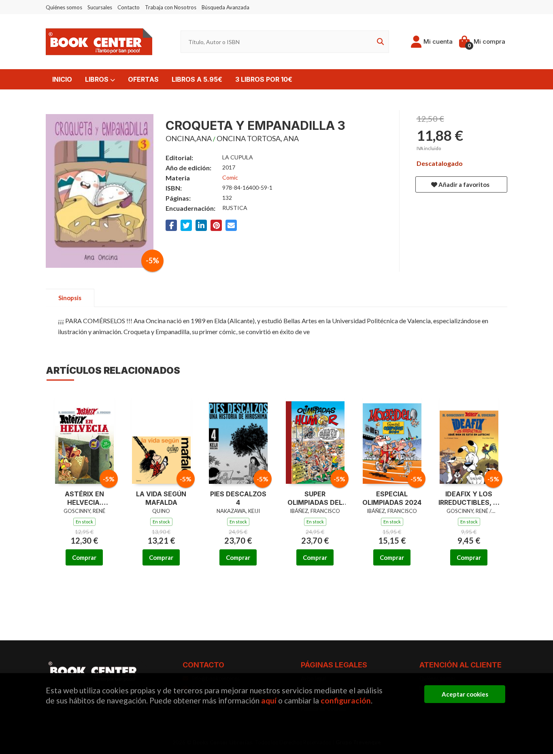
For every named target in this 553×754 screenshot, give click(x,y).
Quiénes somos (64, 7)
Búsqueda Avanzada (225, 7)
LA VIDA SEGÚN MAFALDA (161, 498)
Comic (230, 177)
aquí (268, 700)
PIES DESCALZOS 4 (238, 498)
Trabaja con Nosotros (170, 7)
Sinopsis (69, 297)
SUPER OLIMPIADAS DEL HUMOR (314, 498)
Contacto (128, 7)
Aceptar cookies (465, 694)
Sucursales (99, 7)
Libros (97, 79)
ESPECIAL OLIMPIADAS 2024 (391, 498)
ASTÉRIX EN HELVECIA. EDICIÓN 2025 (84, 498)
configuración (346, 700)
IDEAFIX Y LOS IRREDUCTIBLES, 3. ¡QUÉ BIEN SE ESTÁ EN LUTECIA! (468, 498)
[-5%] (84, 437)
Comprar (84, 557)
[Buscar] (379, 42)
